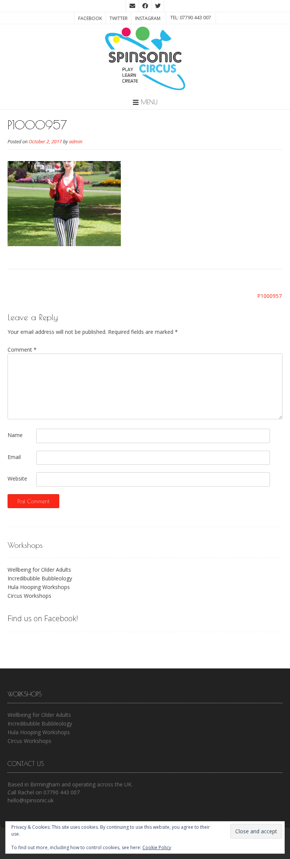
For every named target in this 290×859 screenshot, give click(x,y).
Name (15, 435)
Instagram (147, 18)
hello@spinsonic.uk (31, 800)
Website (17, 478)
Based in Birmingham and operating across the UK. (70, 784)
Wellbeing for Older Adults (39, 569)
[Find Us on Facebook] (145, 6)
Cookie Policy (156, 847)
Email (14, 457)
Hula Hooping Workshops (39, 587)
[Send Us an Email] (132, 6)
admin (75, 141)
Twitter (119, 18)
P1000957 (269, 295)
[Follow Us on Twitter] (157, 6)
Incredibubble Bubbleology (40, 578)
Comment (22, 349)
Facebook (90, 18)
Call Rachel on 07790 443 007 (44, 792)
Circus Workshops (29, 595)
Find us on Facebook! (43, 618)
